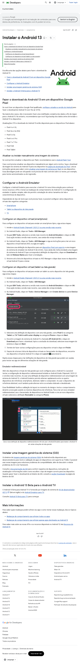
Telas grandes (58, 566)
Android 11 (5, 615)
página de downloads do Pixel (59, 167)
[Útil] (72, 30)
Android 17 (6, 595)
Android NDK (32, 610)
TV (8, 213)
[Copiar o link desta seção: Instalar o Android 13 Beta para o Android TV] (58, 485)
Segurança (6, 573)
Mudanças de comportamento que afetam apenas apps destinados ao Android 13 (37, 520)
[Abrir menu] (3, 2)
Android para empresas (10, 569)
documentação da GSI (19, 469)
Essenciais (20, 30)
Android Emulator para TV (34, 492)
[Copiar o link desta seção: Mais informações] (26, 505)
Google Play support (60, 601)
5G (29, 583)
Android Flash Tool (64, 160)
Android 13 (6, 608)
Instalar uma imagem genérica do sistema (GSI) (24, 87)
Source (4, 576)
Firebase (5, 635)
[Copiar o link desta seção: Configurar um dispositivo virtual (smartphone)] (49, 219)
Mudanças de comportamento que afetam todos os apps (28, 517)
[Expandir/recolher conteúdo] (15, 44)
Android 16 (6, 598)
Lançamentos (30, 30)
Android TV (58, 579)
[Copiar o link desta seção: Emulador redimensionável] (28, 367)
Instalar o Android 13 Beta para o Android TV (23, 91)
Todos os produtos (9, 641)
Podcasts (5, 586)
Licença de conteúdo (65, 543)
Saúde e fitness (33, 573)
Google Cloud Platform (10, 638)
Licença (15, 649)
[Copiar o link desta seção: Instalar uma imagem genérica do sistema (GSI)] (61, 453)
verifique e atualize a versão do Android (57, 107)
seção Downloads (58, 474)
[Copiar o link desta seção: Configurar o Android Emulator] (42, 183)
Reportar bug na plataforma (63, 595)
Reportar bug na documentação (64, 598)
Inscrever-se (36, 654)
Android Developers (8, 30)
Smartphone (11, 206)
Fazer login (73, 2)
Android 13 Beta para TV (19, 497)
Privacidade (32, 579)
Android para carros (60, 576)
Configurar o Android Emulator (18, 83)
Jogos (30, 566)
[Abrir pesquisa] (46, 2)
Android (5, 566)
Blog (3, 583)
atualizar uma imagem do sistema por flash (45, 169)
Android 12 (6, 611)
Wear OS (57, 569)
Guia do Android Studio (36, 597)
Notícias (5, 579)
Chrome (5, 631)
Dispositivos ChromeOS (62, 573)
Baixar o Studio (33, 607)
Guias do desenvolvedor (36, 600)
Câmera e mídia (33, 576)
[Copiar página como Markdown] (51, 38)
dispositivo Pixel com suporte (53, 247)
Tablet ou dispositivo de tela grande (20, 209)
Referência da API (34, 603)
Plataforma (7, 9)
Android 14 (6, 605)
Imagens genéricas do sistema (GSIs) (27, 457)
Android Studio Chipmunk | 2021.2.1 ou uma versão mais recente (37, 228)
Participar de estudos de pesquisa (65, 605)
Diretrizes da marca (26, 649)
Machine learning (34, 569)
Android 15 (6, 601)
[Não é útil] (76, 30)
